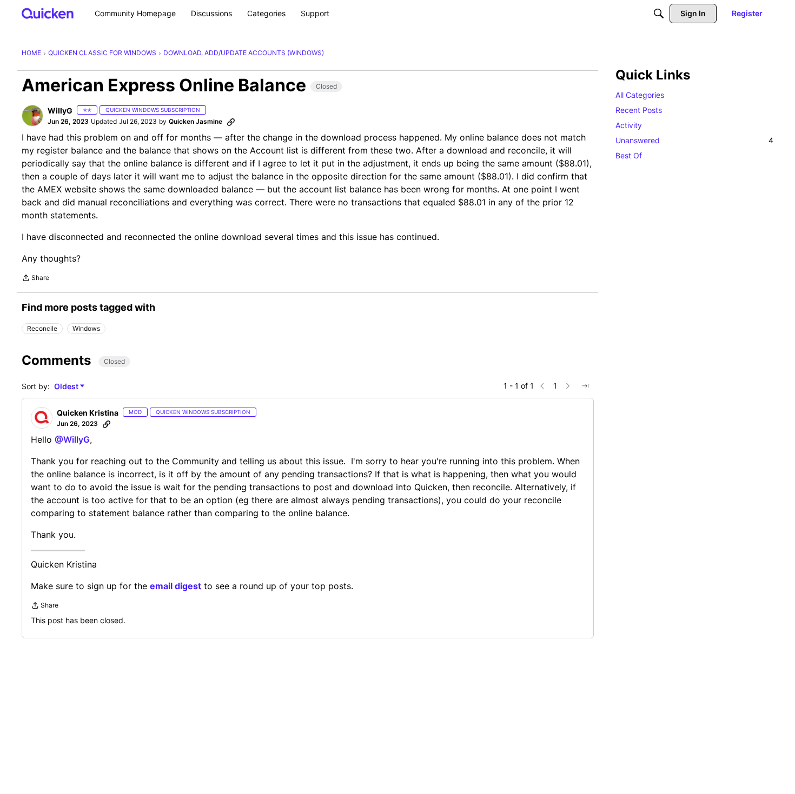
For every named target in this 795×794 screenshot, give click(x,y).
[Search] (658, 13)
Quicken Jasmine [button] (195, 121)
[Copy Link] (230, 121)
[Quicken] (48, 13)
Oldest (67, 387)
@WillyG (72, 439)
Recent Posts (638, 110)
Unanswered (694, 140)
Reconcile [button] (42, 328)
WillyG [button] (60, 110)
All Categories (639, 94)
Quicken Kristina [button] (87, 412)
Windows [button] (86, 328)
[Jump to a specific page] (585, 386)
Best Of (628, 155)
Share (35, 278)
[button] (32, 115)
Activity (628, 125)
